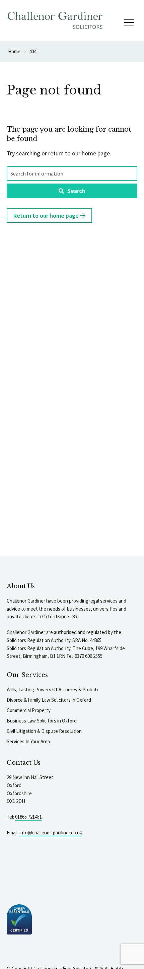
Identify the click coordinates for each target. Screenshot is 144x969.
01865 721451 (28, 817)
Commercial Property (29, 710)
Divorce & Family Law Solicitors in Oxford (49, 700)
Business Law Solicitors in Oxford (42, 720)
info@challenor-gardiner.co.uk (50, 832)
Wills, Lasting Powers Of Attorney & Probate (53, 689)
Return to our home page (46, 215)
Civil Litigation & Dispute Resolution (44, 731)
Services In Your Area (28, 741)
